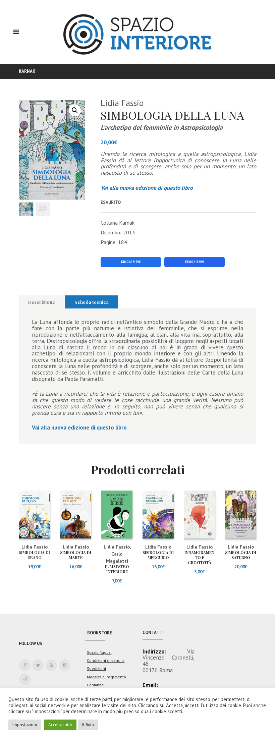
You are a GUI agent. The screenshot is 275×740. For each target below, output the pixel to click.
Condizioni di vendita (105, 660)
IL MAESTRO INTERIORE (117, 569)
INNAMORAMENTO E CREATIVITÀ (199, 557)
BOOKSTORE (99, 633)
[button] (75, 110)
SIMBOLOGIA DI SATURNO (240, 555)
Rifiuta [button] (88, 725)
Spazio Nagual (99, 652)
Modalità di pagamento (106, 676)
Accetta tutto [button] (60, 725)
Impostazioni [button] (24, 725)
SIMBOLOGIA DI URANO (34, 555)
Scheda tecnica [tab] (91, 302)
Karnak (27, 71)
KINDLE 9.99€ (131, 262)
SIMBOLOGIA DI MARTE (75, 555)
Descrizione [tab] (41, 302)
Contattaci (95, 684)
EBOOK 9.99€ (194, 262)
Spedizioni (96, 668)
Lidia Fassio (122, 102)
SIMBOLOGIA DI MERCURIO (158, 555)
